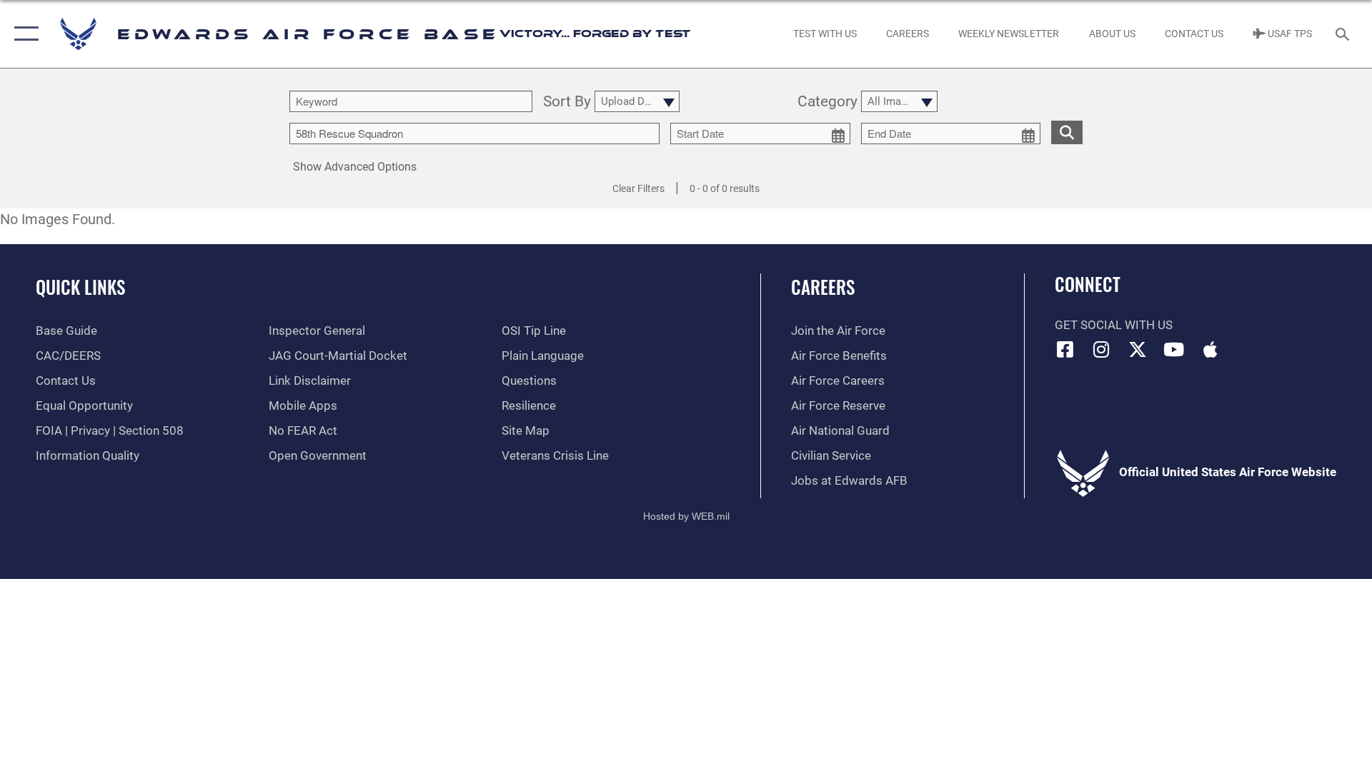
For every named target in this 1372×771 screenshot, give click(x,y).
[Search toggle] (1344, 34)
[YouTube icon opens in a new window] (1174, 349)
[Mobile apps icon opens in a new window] (1210, 349)
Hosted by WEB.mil (686, 516)
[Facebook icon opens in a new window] (1065, 349)
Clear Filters (638, 188)
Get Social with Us (1114, 325)
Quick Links (80, 286)
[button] (23, 34)
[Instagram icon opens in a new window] (1101, 349)
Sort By (567, 102)
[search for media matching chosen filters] (1067, 132)
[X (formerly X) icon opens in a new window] (1137, 349)
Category (827, 102)
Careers (823, 286)
